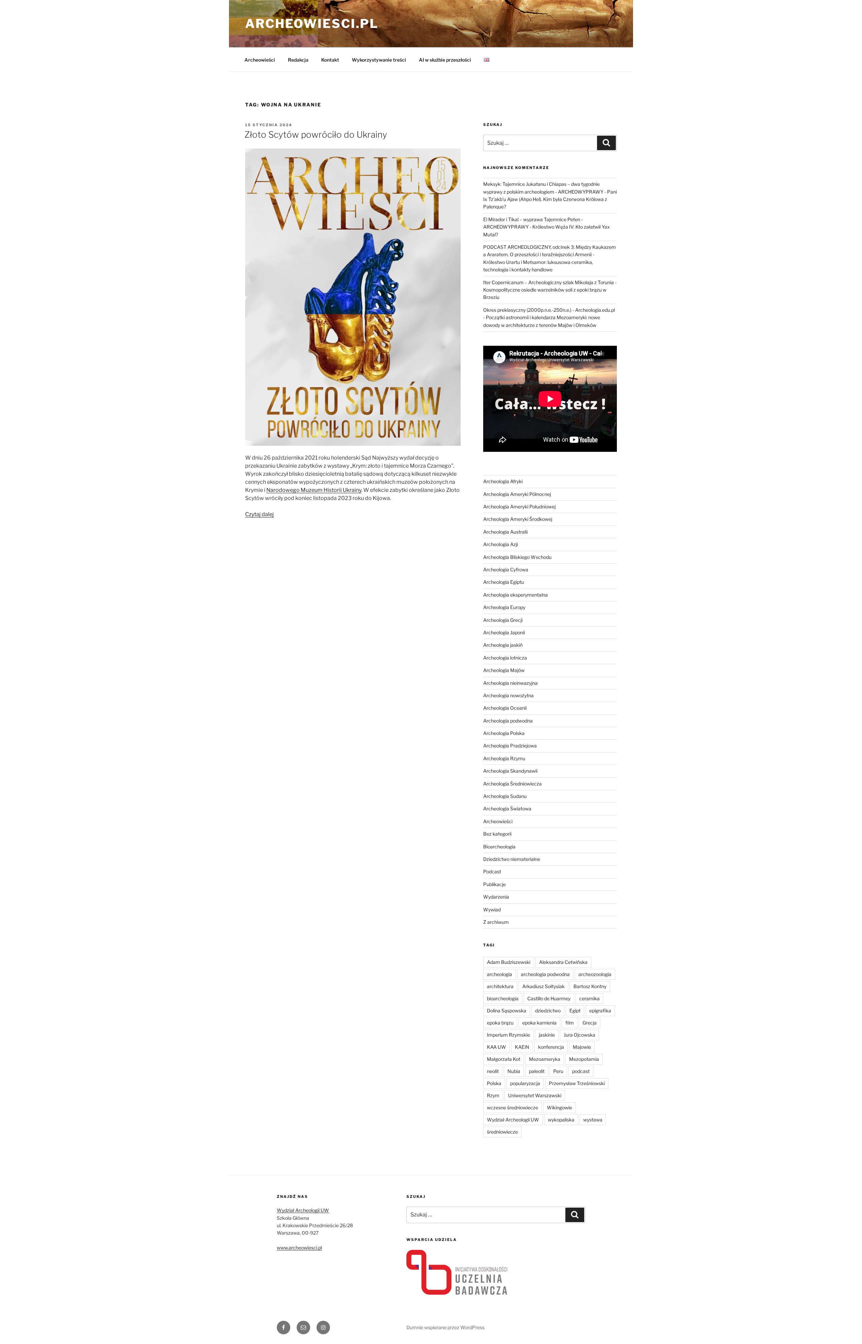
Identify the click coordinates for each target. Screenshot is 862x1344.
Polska (494, 1083)
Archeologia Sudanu (505, 796)
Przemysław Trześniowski (577, 1083)
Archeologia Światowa (507, 808)
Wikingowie (559, 1107)
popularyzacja (525, 1083)
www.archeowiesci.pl (299, 1247)
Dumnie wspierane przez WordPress (445, 1327)
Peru (558, 1071)
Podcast (492, 871)
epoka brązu (500, 1023)
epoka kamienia (539, 1023)
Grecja (590, 1023)
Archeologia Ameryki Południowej (519, 506)
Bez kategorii (497, 834)
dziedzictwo (548, 1010)
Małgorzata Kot (503, 1059)
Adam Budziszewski (508, 962)
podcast (581, 1071)
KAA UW (496, 1047)
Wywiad (492, 909)
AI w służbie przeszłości (445, 60)
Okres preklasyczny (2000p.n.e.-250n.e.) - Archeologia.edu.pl (549, 310)
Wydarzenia (496, 897)
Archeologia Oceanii (505, 708)
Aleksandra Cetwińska (563, 962)
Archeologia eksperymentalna (515, 595)
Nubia (513, 1071)
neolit (493, 1071)
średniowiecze (502, 1132)
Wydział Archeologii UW (513, 1119)
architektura (500, 986)
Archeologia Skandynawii (510, 771)
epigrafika (600, 1010)
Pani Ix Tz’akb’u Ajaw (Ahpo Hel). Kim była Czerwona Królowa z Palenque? (550, 199)
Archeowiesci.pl (311, 23)
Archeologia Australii (505, 532)
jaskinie (547, 1035)
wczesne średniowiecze (512, 1107)
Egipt (575, 1010)
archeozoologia (594, 974)
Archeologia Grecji (503, 620)
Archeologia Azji (500, 544)
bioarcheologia (503, 998)
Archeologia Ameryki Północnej (517, 494)
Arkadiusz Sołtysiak (543, 986)
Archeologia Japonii (504, 632)
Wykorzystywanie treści (379, 60)
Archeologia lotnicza (505, 658)
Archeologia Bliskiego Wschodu (517, 557)
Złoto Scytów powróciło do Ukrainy (315, 134)
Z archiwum (496, 922)
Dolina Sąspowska (506, 1010)
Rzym (493, 1095)
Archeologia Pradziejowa (510, 745)
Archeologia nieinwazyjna (510, 683)
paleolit (536, 1071)
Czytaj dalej (259, 514)
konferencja (551, 1047)
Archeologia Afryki (503, 481)
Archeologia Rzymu (504, 758)
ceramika (589, 998)
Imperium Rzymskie (508, 1035)
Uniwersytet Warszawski (534, 1095)
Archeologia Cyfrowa (505, 569)
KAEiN (522, 1047)
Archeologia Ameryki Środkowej (517, 519)
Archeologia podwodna (508, 721)
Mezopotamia (584, 1059)
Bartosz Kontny (589, 986)
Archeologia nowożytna (508, 695)
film (569, 1023)
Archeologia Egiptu (503, 582)
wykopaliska (561, 1119)
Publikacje (494, 884)
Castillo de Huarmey (548, 998)
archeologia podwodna (545, 974)
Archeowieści (259, 60)
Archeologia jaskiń (503, 645)
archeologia (499, 974)
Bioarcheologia (499, 846)
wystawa (592, 1119)
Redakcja (298, 60)
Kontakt (330, 60)
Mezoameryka (544, 1059)
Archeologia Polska (504, 733)
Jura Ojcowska (579, 1035)
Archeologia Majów (504, 670)
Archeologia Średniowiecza (512, 783)
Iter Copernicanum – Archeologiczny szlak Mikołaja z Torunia (548, 282)
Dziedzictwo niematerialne (511, 859)
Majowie (582, 1047)
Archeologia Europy (504, 607)
